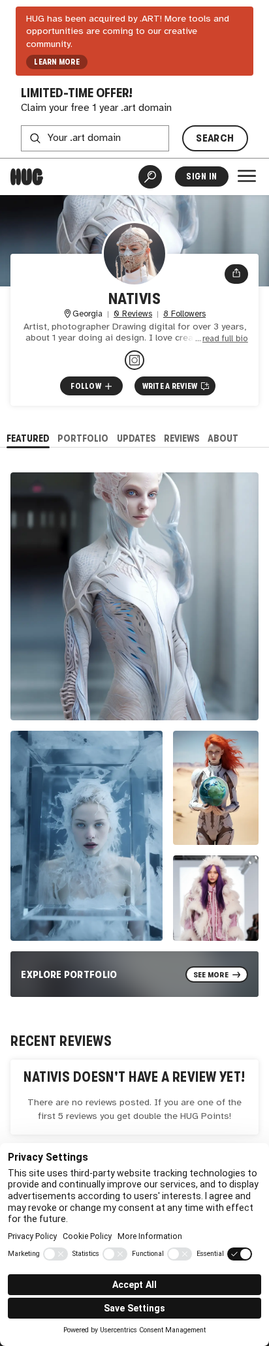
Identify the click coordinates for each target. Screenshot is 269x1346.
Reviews (182, 438)
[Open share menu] (236, 274)
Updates (136, 438)
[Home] (26, 177)
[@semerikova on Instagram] (134, 360)
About (223, 438)
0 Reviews (133, 314)
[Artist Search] (150, 177)
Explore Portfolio (69, 974)
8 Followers (184, 314)
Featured (28, 438)
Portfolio (82, 438)
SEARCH (215, 138)
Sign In (201, 176)
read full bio (225, 339)
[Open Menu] (247, 176)
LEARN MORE (56, 62)
